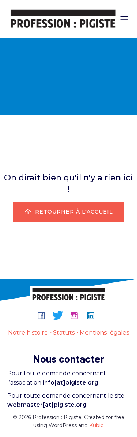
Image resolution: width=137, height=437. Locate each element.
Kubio (96, 425)
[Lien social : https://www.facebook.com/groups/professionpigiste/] (44, 315)
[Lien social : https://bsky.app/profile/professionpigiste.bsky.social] (60, 315)
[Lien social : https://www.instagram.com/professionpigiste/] (77, 315)
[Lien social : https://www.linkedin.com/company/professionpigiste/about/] (93, 315)
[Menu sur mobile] (124, 18)
